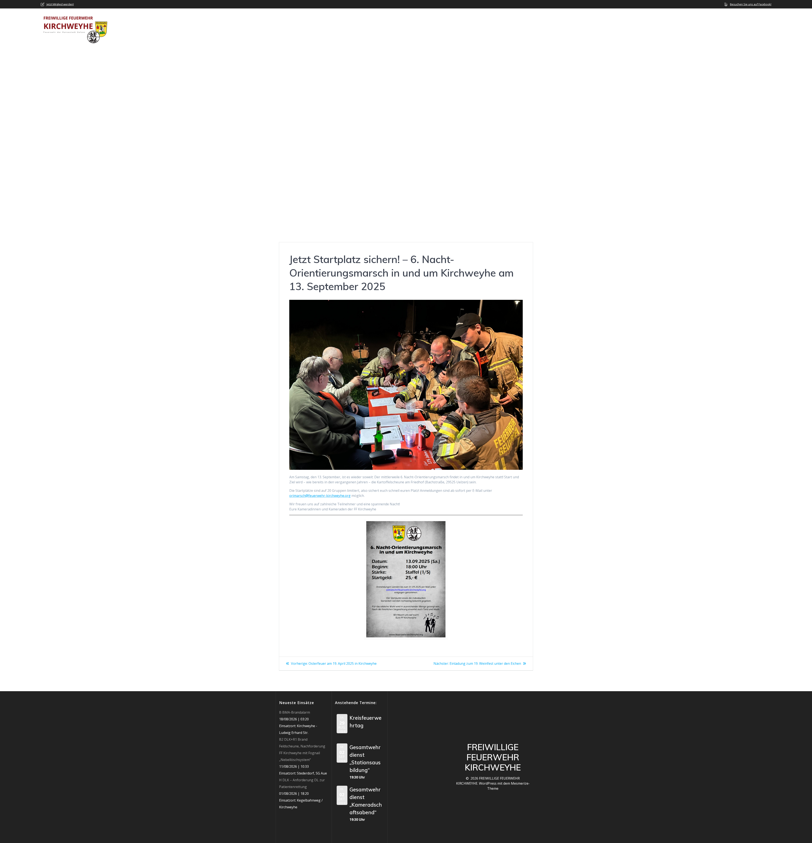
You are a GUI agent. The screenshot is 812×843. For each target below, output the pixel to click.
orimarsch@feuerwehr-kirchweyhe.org (320, 495)
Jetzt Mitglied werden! (60, 4)
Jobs (743, 28)
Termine (697, 28)
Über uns (623, 28)
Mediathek (720, 28)
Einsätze (676, 28)
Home (604, 28)
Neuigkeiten (652, 28)
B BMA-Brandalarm (294, 712)
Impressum (762, 28)
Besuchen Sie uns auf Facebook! (750, 4)
